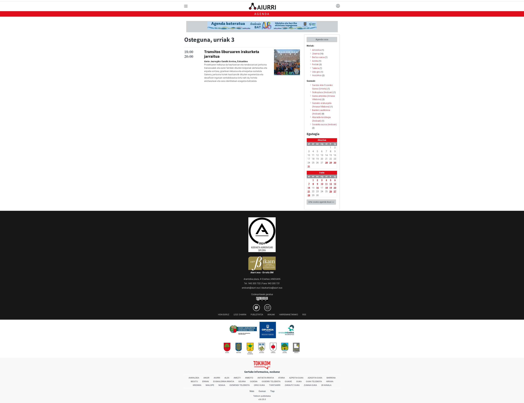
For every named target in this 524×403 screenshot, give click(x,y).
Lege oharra (240, 315)
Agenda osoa (322, 39)
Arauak (271, 315)
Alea (226, 378)
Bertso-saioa (318, 57)
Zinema (315, 53)
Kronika (197, 385)
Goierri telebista (271, 381)
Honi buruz (223, 315)
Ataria (281, 378)
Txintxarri (274, 385)
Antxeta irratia (265, 378)
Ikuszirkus (316, 75)
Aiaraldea (194, 378)
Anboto (249, 378)
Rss (304, 315)
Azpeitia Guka (296, 378)
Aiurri (217, 378)
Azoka (315, 61)
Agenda (262, 14)
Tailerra (315, 68)
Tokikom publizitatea (262, 396)
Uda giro (316, 72)
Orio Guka (259, 385)
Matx (252, 391)
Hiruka (329, 381)
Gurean (262, 391)
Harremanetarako (288, 315)
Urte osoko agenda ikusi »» (321, 202)
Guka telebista (314, 381)
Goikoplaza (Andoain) (322, 92)
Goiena (253, 381)
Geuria (242, 381)
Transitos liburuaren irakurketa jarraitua (231, 54)
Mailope (210, 385)
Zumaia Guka (310, 385)
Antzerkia (316, 50)
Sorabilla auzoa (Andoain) (324, 124)
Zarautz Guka (292, 385)
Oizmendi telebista (240, 385)
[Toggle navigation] (186, 6)
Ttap (272, 391)
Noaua (221, 385)
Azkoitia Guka (315, 378)
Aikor (206, 378)
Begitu (194, 381)
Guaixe (288, 381)
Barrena (331, 378)
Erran (205, 381)
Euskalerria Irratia (223, 381)
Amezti (237, 378)
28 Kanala (326, 385)
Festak (315, 64)
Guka (299, 381)
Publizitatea (257, 315)
